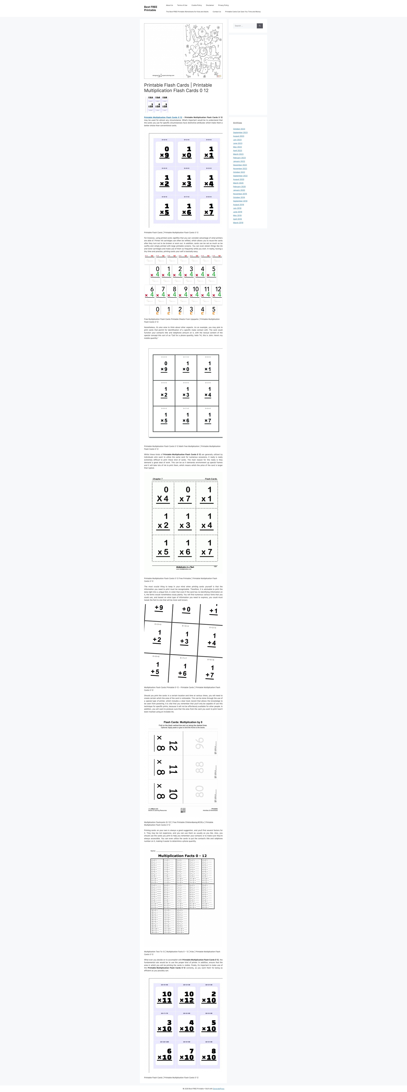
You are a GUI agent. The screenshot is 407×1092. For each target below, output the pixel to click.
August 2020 (238, 179)
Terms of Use (182, 5)
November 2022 (240, 169)
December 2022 (240, 165)
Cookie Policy (197, 5)
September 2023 (240, 132)
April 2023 (237, 151)
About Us (169, 5)
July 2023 (237, 140)
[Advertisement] (248, 76)
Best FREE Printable (150, 8)
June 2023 (237, 143)
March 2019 (238, 223)
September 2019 (240, 201)
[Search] (260, 25)
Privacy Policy (223, 5)
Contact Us (217, 12)
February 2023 (239, 158)
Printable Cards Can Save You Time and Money (243, 12)
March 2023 (238, 154)
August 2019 (238, 205)
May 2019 (237, 215)
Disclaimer (210, 5)
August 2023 (238, 136)
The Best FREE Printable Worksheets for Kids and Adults (187, 12)
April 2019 (237, 219)
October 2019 (239, 197)
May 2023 (237, 147)
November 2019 (240, 194)
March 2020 (238, 183)
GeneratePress (218, 1089)
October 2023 (239, 129)
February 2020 (239, 187)
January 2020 (239, 190)
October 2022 (239, 172)
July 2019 (237, 208)
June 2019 (237, 212)
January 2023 (239, 161)
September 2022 (240, 176)
